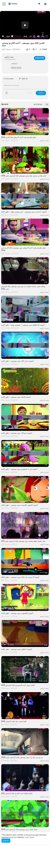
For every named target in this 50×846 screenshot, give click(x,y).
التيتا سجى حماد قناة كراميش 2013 (13, 721)
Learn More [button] (29, 837)
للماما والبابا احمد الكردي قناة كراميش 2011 (16, 793)
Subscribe (39, 58)
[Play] (3, 36)
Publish (40, 93)
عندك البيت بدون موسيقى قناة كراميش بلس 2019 (19, 829)
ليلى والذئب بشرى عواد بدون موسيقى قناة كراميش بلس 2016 (23, 175)
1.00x (30, 36)
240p (42, 36)
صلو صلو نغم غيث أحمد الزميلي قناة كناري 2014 (18, 137)
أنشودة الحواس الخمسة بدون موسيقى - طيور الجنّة (19, 505)
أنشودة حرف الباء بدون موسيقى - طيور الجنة (17, 361)
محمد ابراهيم (9, 57)
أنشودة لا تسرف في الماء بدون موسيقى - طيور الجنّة (20, 577)
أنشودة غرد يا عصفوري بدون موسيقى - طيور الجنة (19, 469)
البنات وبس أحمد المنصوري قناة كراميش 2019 (17, 685)
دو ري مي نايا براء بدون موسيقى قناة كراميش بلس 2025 (22, 757)
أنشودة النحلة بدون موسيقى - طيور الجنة (16, 397)
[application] (25, 25)
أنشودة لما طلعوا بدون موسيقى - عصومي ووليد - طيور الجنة (23, 325)
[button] (45, 4)
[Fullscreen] (46, 36)
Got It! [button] (5, 840)
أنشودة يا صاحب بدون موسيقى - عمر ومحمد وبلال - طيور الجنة (24, 212)
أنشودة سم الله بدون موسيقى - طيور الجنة (16, 433)
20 (34, 36)
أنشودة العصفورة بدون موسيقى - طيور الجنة (17, 613)
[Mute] (38, 36)
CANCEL (29, 93)
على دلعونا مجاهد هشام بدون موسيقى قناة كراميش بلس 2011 (23, 541)
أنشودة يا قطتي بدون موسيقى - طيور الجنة (16, 649)
